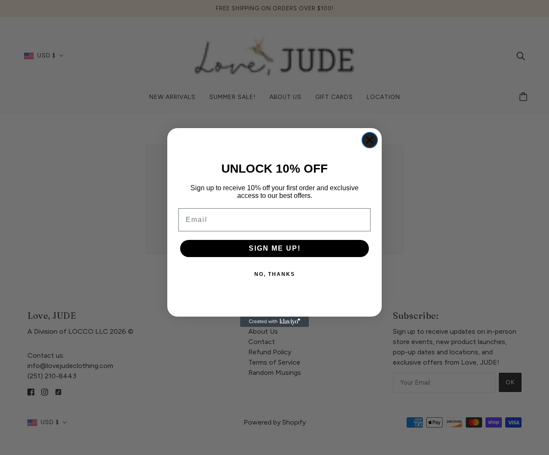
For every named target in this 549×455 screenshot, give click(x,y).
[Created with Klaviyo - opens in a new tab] (274, 322)
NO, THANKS (274, 274)
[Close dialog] (369, 140)
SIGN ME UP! (275, 248)
